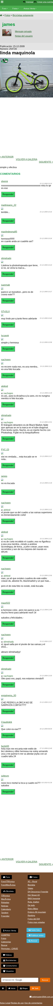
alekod (4, 386)
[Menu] (2, 2)
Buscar (4, 945)
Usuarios (9, 971)
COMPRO (5, 935)
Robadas (5, 902)
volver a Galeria (26, 159)
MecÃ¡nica (6, 899)
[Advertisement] (26, 126)
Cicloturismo (11, 966)
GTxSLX (5, 311)
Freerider (5, 916)
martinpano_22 (8, 205)
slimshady (6, 258)
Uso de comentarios (33, 1003)
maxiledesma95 (9, 231)
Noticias (4, 906)
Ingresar (29, 2)
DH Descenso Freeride (38, 892)
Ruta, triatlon (33, 902)
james (4, 476)
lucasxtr (5, 335)
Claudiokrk (6, 722)
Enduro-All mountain (37, 912)
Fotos (15, 8)
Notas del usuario (24, 36)
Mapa (25, 988)
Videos (8, 955)
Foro (4, 8)
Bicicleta (10, 891)
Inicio (12, 988)
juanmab (5, 285)
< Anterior (7, 157)
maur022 (5, 603)
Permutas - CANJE (9, 948)
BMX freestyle (34, 898)
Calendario (6, 909)
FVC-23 (5, 449)
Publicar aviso (36, 935)
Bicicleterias (10, 960)
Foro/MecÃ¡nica (8, 885)
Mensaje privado (23, 31)
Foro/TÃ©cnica (8, 881)
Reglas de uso (17, 1003)
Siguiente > (46, 162)
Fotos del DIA (34, 919)
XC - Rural (32, 881)
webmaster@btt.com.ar (42, 997)
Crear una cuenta (45, 2)
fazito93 (5, 746)
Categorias (6, 942)
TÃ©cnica (5, 896)
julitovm (5, 776)
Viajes (30, 888)
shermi (4, 181)
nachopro (6, 359)
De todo (31, 905)
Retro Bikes (33, 909)
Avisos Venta (29, 8)
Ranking (31, 915)
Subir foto (35, 930)
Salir (36, 988)
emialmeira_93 (8, 695)
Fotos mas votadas (36, 922)
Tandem (4, 912)
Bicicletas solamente (23, 15)
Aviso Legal (5, 1003)
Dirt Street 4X (34, 895)
